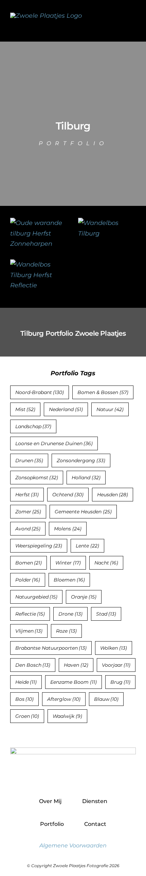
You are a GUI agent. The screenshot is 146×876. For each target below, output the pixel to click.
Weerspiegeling (38, 546)
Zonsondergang (81, 460)
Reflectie (30, 614)
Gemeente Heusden (83, 512)
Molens (67, 529)
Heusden (112, 495)
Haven (76, 665)
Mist (25, 409)
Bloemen (69, 580)
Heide (26, 682)
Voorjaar (116, 665)
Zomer (28, 512)
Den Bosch (33, 665)
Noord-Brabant (39, 392)
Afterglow (63, 699)
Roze (66, 631)
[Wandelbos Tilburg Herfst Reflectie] (39, 264)
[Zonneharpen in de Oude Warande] (39, 223)
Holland (86, 477)
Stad (106, 614)
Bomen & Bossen (102, 392)
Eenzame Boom (73, 682)
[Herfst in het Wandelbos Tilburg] (107, 223)
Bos (24, 699)
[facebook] (58, 778)
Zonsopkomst (36, 477)
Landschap (33, 426)
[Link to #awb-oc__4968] (132, 20)
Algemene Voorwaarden (73, 845)
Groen (27, 716)
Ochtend (68, 495)
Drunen (29, 460)
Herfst (27, 495)
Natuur (110, 409)
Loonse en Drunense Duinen (54, 443)
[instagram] (73, 778)
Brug (120, 682)
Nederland (66, 409)
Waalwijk (67, 716)
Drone (70, 614)
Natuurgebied (36, 597)
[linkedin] (88, 778)
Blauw (106, 699)
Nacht (106, 563)
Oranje (83, 597)
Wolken (113, 648)
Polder (27, 580)
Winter (68, 563)
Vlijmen (29, 631)
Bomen (28, 563)
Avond (28, 529)
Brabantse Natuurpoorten (51, 648)
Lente (87, 546)
